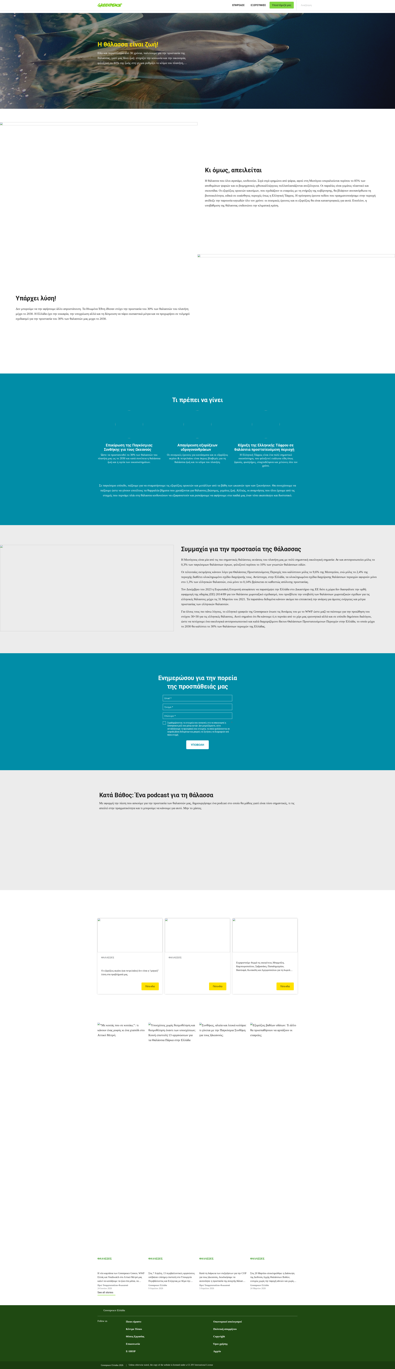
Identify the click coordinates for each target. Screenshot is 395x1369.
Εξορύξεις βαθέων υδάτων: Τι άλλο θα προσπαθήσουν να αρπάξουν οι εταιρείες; (272, 1266)
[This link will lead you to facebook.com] (99, 1329)
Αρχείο (217, 1351)
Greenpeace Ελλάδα (157, 1285)
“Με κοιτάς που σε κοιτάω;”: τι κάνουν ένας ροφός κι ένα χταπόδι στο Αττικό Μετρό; (120, 1266)
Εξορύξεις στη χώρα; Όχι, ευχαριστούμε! (119, 964)
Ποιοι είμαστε (133, 1321)
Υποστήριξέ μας (248, 958)
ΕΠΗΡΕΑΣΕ (238, 5)
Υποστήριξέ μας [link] (281, 5)
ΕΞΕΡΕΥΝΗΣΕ (258, 5)
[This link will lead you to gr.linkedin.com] (118, 1329)
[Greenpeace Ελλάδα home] (109, 5)
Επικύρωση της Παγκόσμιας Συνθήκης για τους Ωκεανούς (128, 447)
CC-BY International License (200, 1365)
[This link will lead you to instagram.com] (112, 1329)
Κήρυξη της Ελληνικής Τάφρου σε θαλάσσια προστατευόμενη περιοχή (264, 447)
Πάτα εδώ (150, 986)
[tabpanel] (197, 61)
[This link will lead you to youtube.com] (105, 1329)
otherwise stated (142, 1365)
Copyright (219, 1336)
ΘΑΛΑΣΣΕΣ (105, 1258)
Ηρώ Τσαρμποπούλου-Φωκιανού (113, 1285)
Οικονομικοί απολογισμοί (227, 1321)
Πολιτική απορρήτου (225, 1329)
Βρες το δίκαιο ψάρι (183, 962)
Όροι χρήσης (220, 1343)
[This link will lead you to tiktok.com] (124, 1329)
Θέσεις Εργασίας (135, 1336)
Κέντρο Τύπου (134, 1329)
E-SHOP (130, 1351)
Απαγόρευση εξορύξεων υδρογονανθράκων (197, 447)
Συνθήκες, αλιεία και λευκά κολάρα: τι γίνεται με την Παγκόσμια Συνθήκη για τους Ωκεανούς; (220, 1266)
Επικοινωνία (133, 1343)
